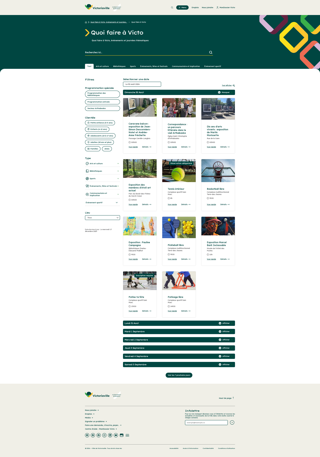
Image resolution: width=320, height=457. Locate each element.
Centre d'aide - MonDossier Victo (99, 429)
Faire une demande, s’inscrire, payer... (102, 425)
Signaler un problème (94, 421)
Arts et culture (102, 66)
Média (88, 418)
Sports (133, 66)
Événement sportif (212, 66)
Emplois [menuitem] (195, 7)
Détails (145, 147)
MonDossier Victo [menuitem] (227, 7)
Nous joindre (90, 410)
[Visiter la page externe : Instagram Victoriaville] (104, 435)
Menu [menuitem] (184, 7)
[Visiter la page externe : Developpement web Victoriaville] (127, 435)
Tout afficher (227, 85)
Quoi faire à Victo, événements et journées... (108, 22)
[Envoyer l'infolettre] (232, 422)
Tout (89, 66)
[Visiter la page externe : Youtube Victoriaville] (116, 435)
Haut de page (225, 398)
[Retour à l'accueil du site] (86, 22)
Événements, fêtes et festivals (154, 66)
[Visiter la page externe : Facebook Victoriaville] (87, 435)
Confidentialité (208, 448)
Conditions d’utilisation (226, 448)
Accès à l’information (190, 448)
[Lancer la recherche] (210, 52)
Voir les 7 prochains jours (179, 375)
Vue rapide (133, 147)
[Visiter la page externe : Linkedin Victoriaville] (110, 435)
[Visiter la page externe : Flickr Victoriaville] (122, 435)
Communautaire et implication (186, 66)
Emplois (88, 414)
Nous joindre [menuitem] (207, 7)
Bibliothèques (119, 66)
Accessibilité (174, 448)
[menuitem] (103, 7)
